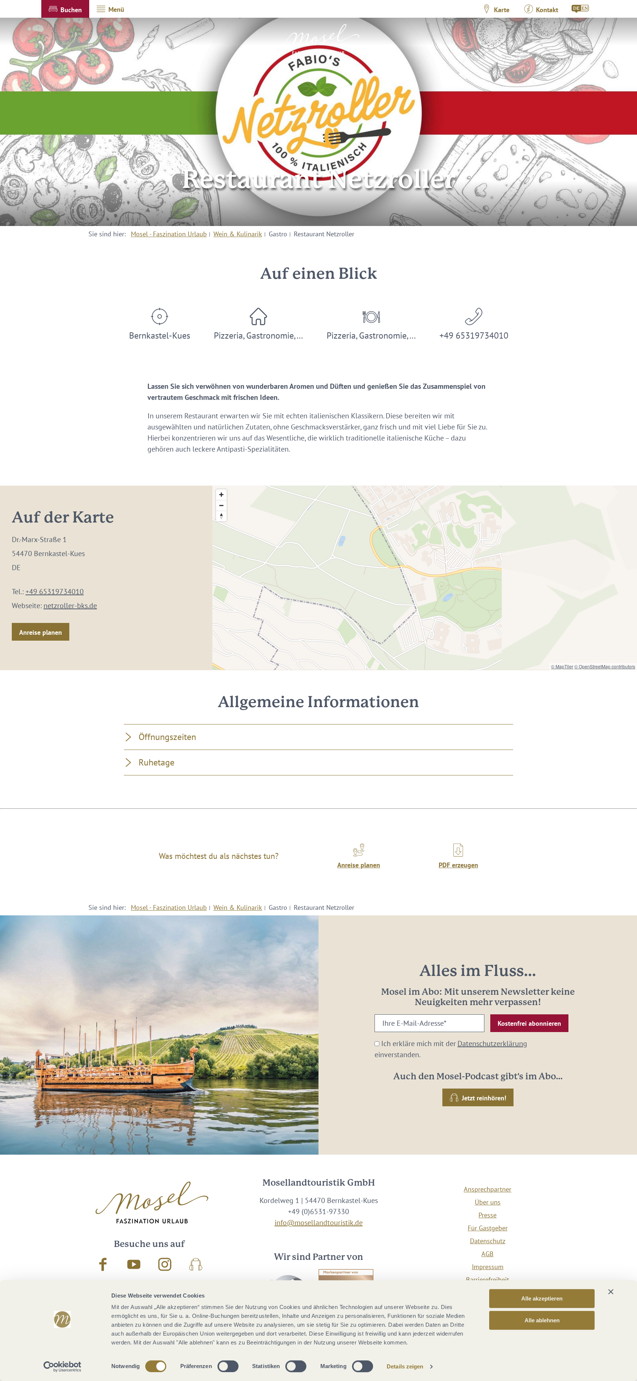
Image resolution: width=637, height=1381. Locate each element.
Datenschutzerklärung (492, 1043)
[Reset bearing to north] (221, 516)
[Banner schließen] (610, 1291)
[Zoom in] (221, 494)
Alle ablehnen (542, 1320)
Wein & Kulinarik (237, 234)
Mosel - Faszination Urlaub (169, 234)
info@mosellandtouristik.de (319, 1222)
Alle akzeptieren (542, 1298)
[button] (65, 9)
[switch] (228, 1366)
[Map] (424, 578)
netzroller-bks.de (70, 605)
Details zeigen (405, 1366)
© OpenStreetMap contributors (604, 666)
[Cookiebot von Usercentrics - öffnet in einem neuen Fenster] (62, 1366)
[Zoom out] (221, 505)
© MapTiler (562, 666)
